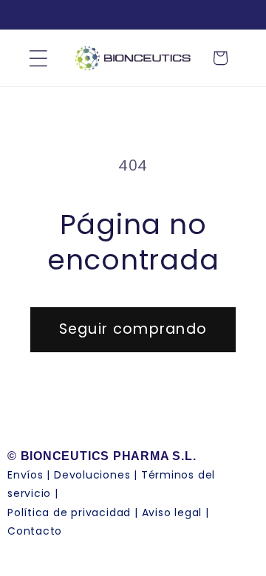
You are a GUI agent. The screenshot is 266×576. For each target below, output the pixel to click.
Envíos (25, 474)
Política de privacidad (69, 512)
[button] (38, 58)
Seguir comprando (133, 329)
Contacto (34, 531)
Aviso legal (172, 512)
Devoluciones (92, 474)
